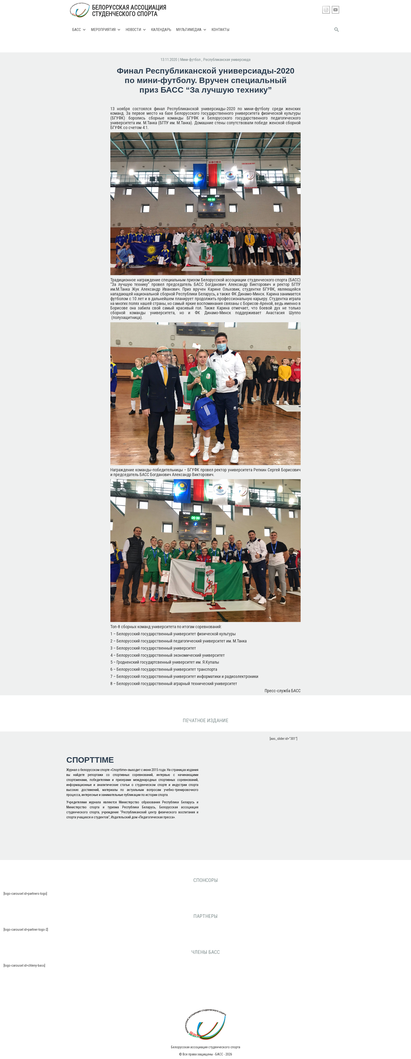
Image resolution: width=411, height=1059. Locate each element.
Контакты (220, 29)
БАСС (76, 29)
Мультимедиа (188, 29)
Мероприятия (103, 29)
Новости (133, 29)
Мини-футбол (190, 59)
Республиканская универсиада (226, 59)
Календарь (161, 29)
